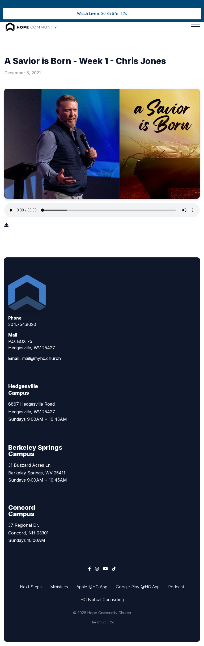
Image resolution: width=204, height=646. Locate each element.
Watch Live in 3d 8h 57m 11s (102, 13)
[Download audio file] (6, 225)
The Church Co (102, 622)
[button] (195, 26)
